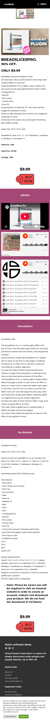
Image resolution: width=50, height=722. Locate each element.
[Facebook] (9, 648)
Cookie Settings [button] (10, 716)
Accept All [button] (23, 716)
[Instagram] (13, 648)
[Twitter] (6, 648)
